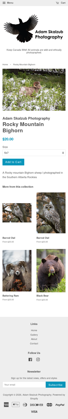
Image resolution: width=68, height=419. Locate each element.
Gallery (34, 334)
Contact (34, 343)
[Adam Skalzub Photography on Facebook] (30, 360)
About (34, 339)
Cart (63, 2)
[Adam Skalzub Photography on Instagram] (38, 360)
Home (5, 64)
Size (5, 147)
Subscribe (56, 385)
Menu (9, 2)
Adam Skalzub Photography (37, 394)
